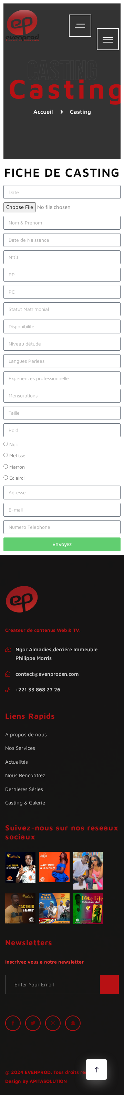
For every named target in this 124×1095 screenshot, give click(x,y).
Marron (17, 467)
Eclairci (16, 478)
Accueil (43, 112)
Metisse (17, 455)
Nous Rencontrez (25, 775)
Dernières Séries (24, 789)
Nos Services (20, 748)
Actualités (16, 762)
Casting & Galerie (25, 803)
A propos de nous (26, 734)
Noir (13, 444)
